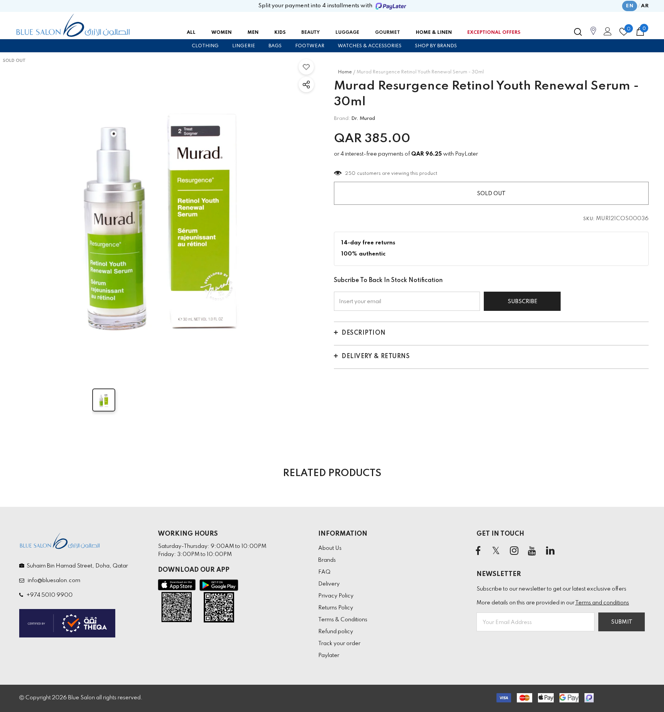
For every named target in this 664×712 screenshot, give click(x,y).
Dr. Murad (363, 118)
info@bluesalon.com (52, 580)
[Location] (593, 35)
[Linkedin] (550, 551)
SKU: (589, 219)
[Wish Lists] (306, 67)
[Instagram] (514, 551)
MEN (253, 32)
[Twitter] (496, 551)
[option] (159, 214)
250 (350, 173)
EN (629, 5)
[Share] (306, 84)
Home (345, 72)
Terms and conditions (602, 603)
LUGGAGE (347, 32)
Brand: (342, 118)
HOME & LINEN (434, 32)
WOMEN (221, 32)
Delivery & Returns (376, 357)
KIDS (280, 32)
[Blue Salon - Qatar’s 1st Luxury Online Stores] (73, 25)
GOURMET (387, 32)
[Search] (578, 32)
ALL (191, 32)
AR (645, 5)
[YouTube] (532, 551)
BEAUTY (310, 32)
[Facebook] (478, 551)
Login (606, 33)
